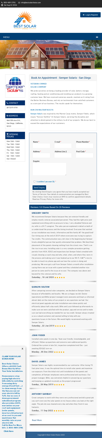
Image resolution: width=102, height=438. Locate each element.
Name (36, 142)
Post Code (81, 151)
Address (37, 151)
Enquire (36, 161)
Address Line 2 (61, 151)
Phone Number (83, 142)
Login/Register (91, 15)
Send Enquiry (39, 187)
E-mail (58, 142)
